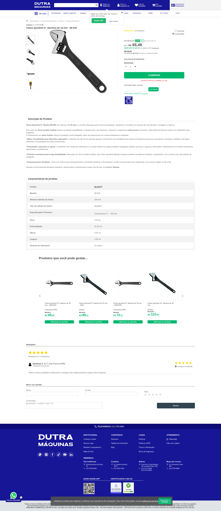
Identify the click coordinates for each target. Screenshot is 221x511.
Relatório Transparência (92, 447)
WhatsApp (173, 439)
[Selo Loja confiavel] (116, 487)
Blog (112, 447)
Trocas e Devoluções (146, 447)
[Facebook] (52, 454)
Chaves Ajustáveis (73, 21)
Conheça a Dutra (90, 439)
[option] (78, 61)
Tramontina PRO (51, 310)
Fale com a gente (173, 443)
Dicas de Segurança (146, 451)
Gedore (81, 310)
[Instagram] (46, 454)
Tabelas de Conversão (119, 443)
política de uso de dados (152, 501)
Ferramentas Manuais (49, 21)
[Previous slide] (40, 296)
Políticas (142, 439)
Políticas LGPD (144, 443)
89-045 (39, 25)
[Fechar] (21, 497)
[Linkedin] (71, 454)
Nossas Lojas (89, 443)
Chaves (61, 21)
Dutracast (114, 439)
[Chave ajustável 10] (59, 296)
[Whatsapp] (40, 454)
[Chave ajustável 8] (93, 296)
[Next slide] (182, 296)
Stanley (29, 25)
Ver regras (145, 93)
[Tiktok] (59, 454)
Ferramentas (34, 21)
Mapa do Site (88, 451)
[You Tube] (65, 454)
